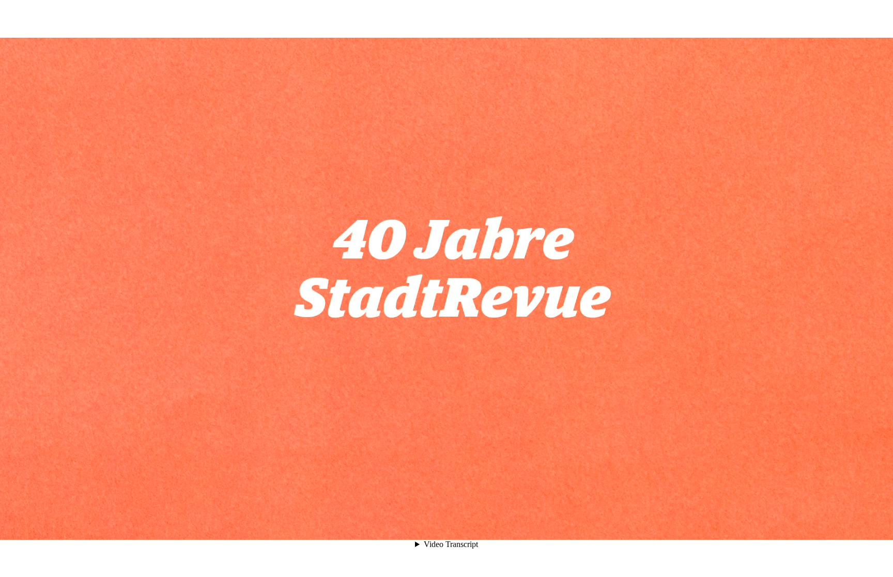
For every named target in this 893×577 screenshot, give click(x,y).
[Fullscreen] (831, 521)
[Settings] (812, 521)
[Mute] (794, 521)
